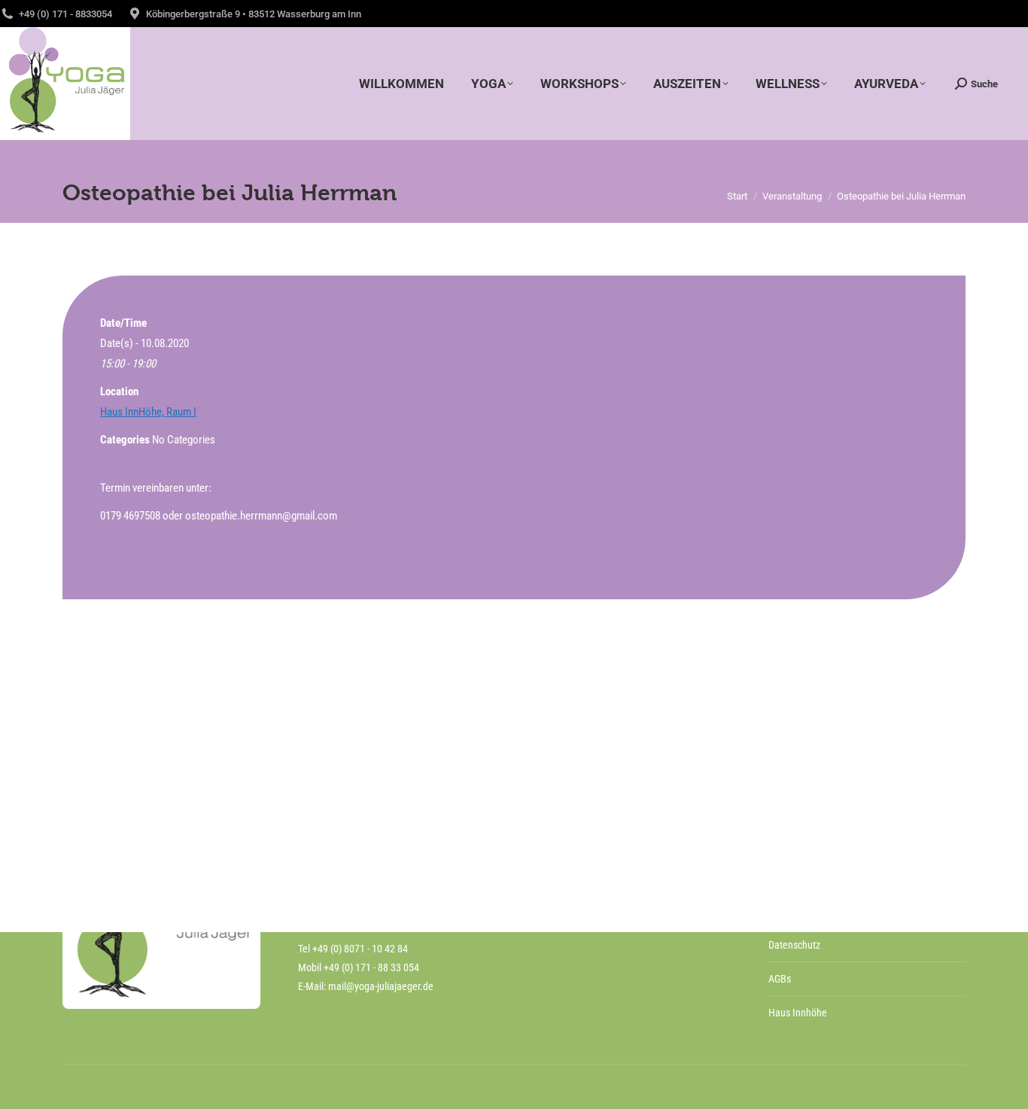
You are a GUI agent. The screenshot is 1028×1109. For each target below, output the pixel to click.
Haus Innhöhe (797, 1013)
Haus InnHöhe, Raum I (148, 412)
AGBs (779, 979)
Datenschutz (794, 945)
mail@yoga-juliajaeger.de (380, 986)
